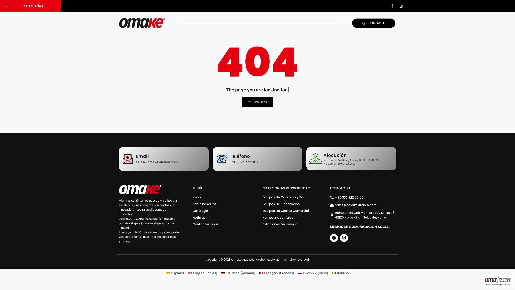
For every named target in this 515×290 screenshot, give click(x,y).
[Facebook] (392, 6)
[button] (30, 6)
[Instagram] (401, 6)
